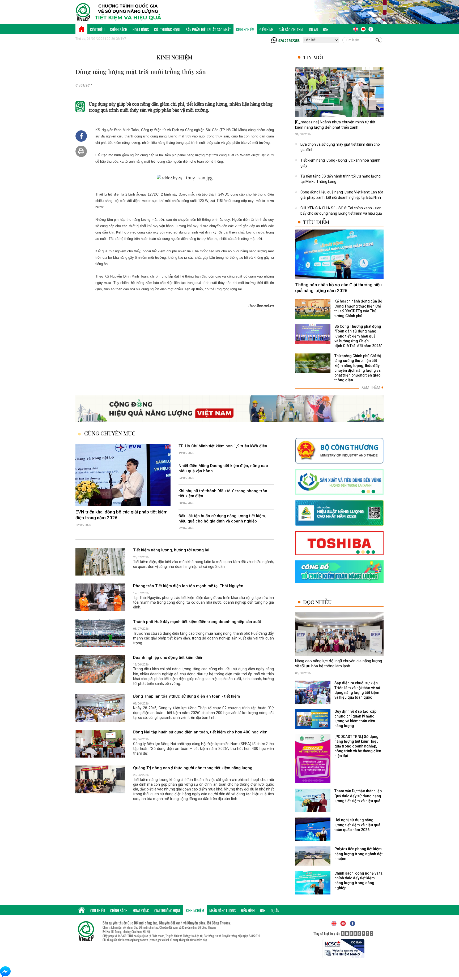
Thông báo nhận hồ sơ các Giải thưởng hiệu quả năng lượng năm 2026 (338, 287)
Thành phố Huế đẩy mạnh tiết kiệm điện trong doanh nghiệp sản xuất (197, 621)
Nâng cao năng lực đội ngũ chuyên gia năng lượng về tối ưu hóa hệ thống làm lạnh (338, 664)
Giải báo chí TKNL (291, 29)
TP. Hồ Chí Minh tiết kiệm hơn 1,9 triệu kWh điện (222, 446)
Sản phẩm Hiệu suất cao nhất (208, 29)
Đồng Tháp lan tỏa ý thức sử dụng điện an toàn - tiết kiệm (186, 696)
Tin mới (313, 57)
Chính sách (118, 29)
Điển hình (266, 29)
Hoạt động (141, 29)
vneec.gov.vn (157, 939)
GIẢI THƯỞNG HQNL (167, 29)
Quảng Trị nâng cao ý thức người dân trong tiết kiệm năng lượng (192, 768)
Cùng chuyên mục (109, 433)
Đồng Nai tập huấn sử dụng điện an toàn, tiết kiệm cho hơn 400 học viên (200, 732)
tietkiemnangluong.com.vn (133, 939)
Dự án (313, 29)
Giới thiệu (97, 29)
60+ (325, 29)
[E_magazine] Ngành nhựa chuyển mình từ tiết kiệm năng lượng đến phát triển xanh (335, 125)
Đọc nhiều (317, 602)
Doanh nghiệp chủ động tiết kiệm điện (168, 657)
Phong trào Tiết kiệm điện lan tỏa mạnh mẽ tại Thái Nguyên (188, 585)
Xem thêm (373, 387)
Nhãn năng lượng (222, 910)
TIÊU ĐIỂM (316, 222)
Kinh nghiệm (245, 29)
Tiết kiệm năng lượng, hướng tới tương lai (171, 550)
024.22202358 (289, 40)
